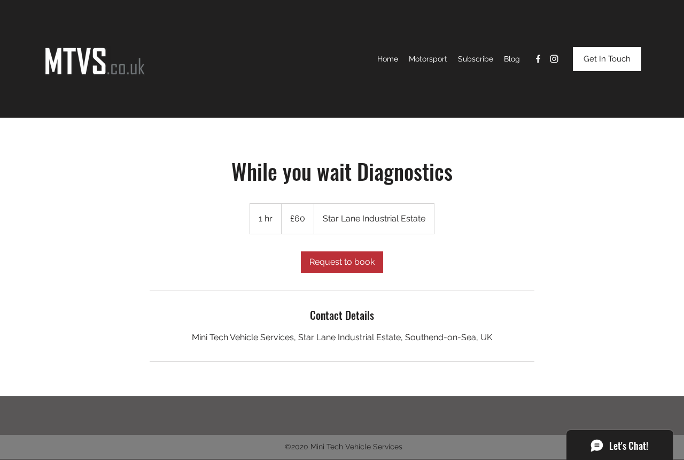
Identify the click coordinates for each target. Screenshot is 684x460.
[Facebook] (538, 58)
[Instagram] (554, 58)
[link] (342, 262)
